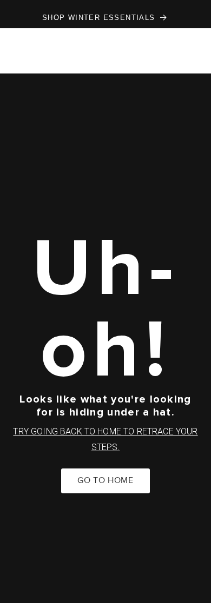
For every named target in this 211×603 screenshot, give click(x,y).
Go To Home (105, 480)
